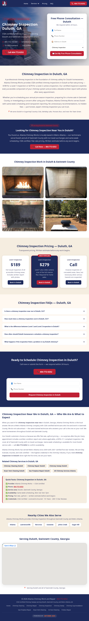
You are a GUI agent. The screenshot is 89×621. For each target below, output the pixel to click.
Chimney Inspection (45, 606)
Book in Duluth (15, 282)
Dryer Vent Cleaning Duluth (14, 471)
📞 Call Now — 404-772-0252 (44, 147)
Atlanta (12, 525)
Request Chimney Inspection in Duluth (44, 395)
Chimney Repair (31, 606)
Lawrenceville (25, 525)
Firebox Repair (66, 610)
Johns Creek (62, 525)
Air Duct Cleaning (53, 610)
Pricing (44, 4)
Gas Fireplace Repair (24, 610)
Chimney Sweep (59, 606)
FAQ (51, 4)
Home (26, 4)
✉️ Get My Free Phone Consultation (67, 53)
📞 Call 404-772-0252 (14, 52)
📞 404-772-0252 (44, 371)
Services (34, 3)
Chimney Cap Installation (74, 606)
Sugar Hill (75, 525)
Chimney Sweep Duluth (58, 466)
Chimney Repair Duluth (36, 466)
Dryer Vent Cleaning (39, 610)
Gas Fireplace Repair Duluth (39, 471)
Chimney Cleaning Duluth (13, 466)
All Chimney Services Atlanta (65, 471)
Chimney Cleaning (18, 606)
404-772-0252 (79, 3)
